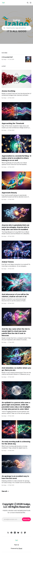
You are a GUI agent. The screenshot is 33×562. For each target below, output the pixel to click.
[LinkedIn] (15, 532)
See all (4, 491)
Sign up (16, 545)
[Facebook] (11, 532)
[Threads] (21, 532)
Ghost (20, 548)
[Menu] (30, 2)
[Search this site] (27, 2)
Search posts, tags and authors (16, 28)
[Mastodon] (25, 532)
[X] (8, 532)
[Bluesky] (18, 532)
